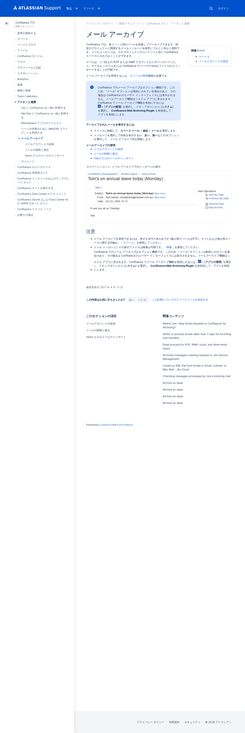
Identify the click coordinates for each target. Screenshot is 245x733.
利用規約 (174, 722)
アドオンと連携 (26, 102)
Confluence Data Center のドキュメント (41, 193)
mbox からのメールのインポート (45, 155)
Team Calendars (27, 96)
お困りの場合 (25, 214)
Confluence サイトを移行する (35, 188)
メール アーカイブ (32, 138)
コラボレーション (27, 73)
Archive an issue (173, 382)
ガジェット (27, 161)
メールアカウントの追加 (39, 144)
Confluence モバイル (30, 56)
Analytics (22, 79)
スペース (22, 38)
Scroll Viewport (125, 424)
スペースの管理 (139, 75)
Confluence (105, 424)
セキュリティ (192, 722)
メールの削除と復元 (37, 149)
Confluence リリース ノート (34, 209)
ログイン (223, 8)
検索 (211, 8)
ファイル (22, 50)
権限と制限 (24, 90)
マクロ (21, 61)
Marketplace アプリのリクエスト (41, 123)
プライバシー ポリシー (150, 722)
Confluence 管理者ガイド (32, 172)
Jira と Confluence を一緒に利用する (43, 107)
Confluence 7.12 (25, 22)
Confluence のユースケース (34, 167)
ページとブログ (26, 44)
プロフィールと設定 (29, 67)
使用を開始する (26, 33)
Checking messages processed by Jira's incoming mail (196, 376)
